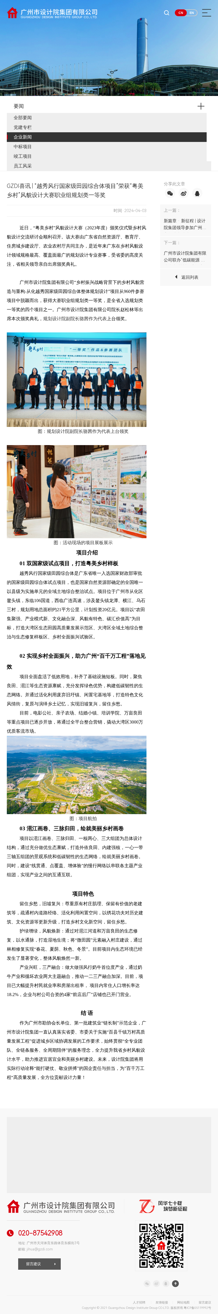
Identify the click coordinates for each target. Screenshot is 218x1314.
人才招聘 (139, 1302)
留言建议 (33, 1264)
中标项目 (23, 146)
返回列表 (189, 277)
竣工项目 (23, 156)
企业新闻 (23, 137)
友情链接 (162, 1302)
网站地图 (183, 1302)
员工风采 (23, 166)
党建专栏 (23, 127)
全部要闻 (23, 117)
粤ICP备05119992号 (197, 1308)
